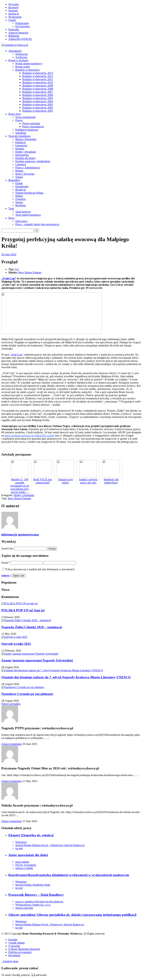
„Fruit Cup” (8, 278)
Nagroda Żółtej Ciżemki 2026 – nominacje (31, 627)
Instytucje (13, 13)
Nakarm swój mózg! (65, 481)
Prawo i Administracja (27, 167)
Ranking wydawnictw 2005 (37, 98)
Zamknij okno (9, 961)
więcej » (6, 575)
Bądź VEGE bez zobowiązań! (42, 481)
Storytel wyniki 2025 (16, 644)
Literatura (20, 164)
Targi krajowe (23, 211)
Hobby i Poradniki (25, 151)
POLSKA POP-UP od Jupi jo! (23, 610)
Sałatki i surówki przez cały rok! (88, 481)
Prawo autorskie (31, 123)
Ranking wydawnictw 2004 (37, 101)
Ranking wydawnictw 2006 (37, 95)
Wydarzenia (14, 16)
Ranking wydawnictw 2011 (37, 79)
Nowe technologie (25, 117)
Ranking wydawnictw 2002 (37, 107)
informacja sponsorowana (20, 534)
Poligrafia (13, 29)
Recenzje (13, 7)
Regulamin (14, 955)
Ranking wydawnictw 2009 (37, 85)
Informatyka (22, 154)
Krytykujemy (22, 26)
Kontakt (12, 939)
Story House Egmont (29, 272)
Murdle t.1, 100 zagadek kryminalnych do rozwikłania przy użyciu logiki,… (19, 486)
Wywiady (13, 4)
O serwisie (14, 945)
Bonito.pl (20, 189)
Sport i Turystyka (24, 173)
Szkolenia (20, 132)
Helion (19, 195)
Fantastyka (21, 145)
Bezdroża (20, 205)
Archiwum (21, 57)
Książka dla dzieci (25, 158)
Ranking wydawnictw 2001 (37, 110)
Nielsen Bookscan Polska (29, 192)
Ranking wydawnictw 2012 (37, 76)
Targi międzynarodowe (28, 214)
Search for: (7, 548)
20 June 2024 (8, 254)
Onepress (20, 199)
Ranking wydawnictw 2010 (37, 82)
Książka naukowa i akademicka (32, 161)
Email (5, 562)
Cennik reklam (16, 942)
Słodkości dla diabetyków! (111, 481)
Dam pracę (21, 221)
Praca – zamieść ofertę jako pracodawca (37, 224)
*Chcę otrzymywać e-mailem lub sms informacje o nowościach (39, 569)
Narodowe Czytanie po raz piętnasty (27, 694)
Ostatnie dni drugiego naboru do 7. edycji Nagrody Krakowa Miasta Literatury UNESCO (66, 677)
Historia (19, 148)
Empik (19, 183)
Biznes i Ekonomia (25, 139)
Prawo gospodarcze (33, 126)
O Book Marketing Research (24, 949)
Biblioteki (13, 35)
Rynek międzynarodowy (28, 63)
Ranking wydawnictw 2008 (37, 88)
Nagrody (13, 10)
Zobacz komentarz (11, 743)
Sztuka (19, 176)
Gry (17, 269)
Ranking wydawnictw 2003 (37, 104)
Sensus (19, 202)
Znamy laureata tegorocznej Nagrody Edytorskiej (37, 660)
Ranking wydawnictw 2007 (37, 91)
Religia (19, 170)
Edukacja (20, 142)
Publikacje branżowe (26, 129)
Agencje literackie (18, 32)
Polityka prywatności (20, 952)
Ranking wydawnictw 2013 (37, 72)
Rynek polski (22, 66)
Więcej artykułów (11, 703)
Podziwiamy (22, 23)
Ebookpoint (21, 186)
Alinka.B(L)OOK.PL (20, 38)
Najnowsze (21, 54)
